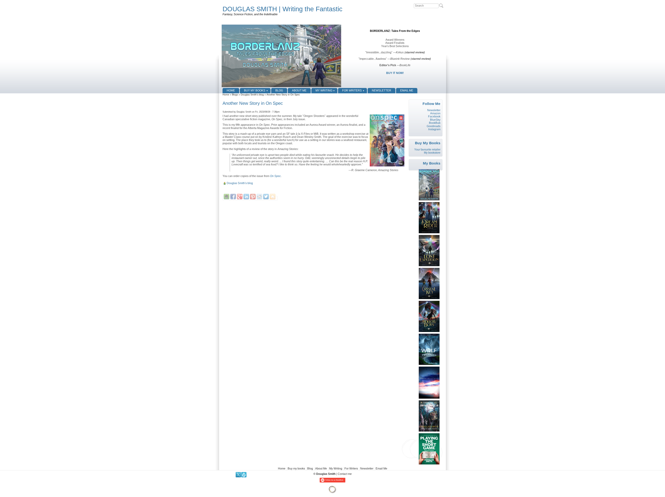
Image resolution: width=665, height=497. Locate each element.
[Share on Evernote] (226, 196)
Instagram (434, 129)
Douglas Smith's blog (252, 94)
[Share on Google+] (239, 196)
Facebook (434, 116)
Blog (279, 90)
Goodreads (433, 126)
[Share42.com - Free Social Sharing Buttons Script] (272, 196)
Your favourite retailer (427, 149)
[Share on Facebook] (233, 196)
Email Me (406, 90)
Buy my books (254, 90)
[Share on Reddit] (259, 196)
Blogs (235, 94)
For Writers (352, 90)
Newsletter (381, 90)
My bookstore (432, 152)
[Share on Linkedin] (246, 196)
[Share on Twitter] (266, 196)
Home (231, 90)
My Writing (324, 90)
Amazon (435, 113)
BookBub (434, 122)
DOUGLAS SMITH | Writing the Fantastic (282, 9)
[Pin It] (253, 196)
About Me (299, 90)
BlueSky (435, 119)
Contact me (345, 473)
